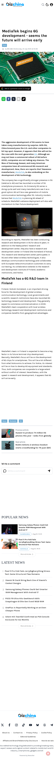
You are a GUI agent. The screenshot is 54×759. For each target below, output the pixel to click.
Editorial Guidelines (28, 737)
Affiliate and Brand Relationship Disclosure (20, 741)
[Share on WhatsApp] (4, 99)
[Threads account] (44, 725)
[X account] (2, 725)
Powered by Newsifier (27, 755)
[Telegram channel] (51, 725)
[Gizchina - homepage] (15, 4)
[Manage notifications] (48, 754)
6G (35, 154)
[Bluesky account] (37, 725)
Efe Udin (10, 49)
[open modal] (51, 4)
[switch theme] (47, 4)
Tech (4, 45)
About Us (6, 733)
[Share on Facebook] (9, 99)
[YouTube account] (30, 725)
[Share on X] (14, 99)
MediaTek (19, 172)
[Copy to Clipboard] (24, 99)
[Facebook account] (9, 725)
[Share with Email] (19, 99)
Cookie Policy (46, 733)
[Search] (42, 4)
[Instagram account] (16, 725)
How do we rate (47, 741)
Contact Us (18, 733)
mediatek (13, 421)
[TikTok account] (23, 725)
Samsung (25, 534)
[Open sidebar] (2, 4)
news (4, 421)
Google (24, 549)
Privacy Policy (32, 733)
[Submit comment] (49, 471)
